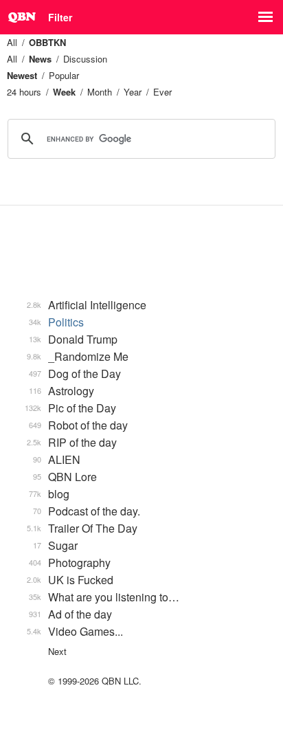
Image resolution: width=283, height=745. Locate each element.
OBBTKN (47, 42)
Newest (22, 75)
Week (64, 91)
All (12, 42)
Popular (64, 75)
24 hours (24, 91)
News (40, 58)
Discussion (85, 58)
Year (133, 91)
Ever (162, 91)
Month (99, 91)
